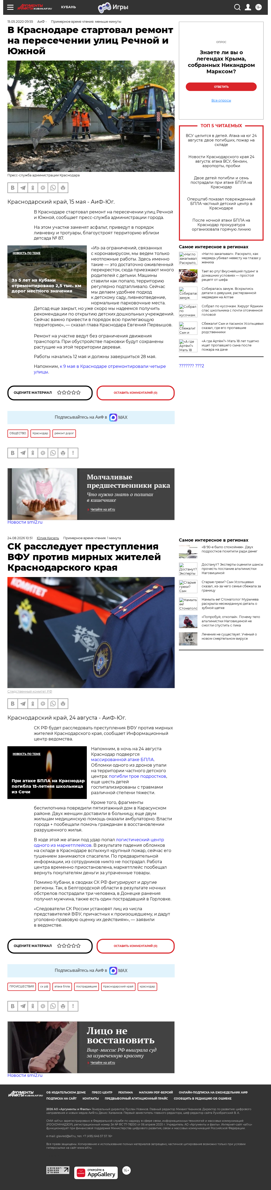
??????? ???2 (191, 365)
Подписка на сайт (61, 1098)
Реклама (125, 1092)
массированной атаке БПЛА (122, 759)
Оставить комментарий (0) (135, 393)
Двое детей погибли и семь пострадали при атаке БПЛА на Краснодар (221, 182)
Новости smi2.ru (25, 522)
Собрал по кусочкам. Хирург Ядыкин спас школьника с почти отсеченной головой (232, 310)
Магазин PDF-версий (156, 1092)
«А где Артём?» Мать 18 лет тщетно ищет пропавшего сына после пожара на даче (230, 345)
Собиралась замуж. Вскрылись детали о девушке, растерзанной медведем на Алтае (229, 293)
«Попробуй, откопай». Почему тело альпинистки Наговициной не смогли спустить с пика (231, 621)
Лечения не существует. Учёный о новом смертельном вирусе (229, 636)
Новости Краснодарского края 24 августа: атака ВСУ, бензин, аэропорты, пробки (221, 161)
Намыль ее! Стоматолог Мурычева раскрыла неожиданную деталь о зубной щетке (230, 603)
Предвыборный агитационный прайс (136, 1098)
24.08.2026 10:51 (20, 538)
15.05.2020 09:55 (20, 22)
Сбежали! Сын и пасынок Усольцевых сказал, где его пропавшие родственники (233, 328)
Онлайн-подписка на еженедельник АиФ (213, 1092)
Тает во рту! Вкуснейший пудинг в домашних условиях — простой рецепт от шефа (230, 275)
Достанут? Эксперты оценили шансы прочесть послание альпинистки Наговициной (232, 568)
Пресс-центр (102, 1092)
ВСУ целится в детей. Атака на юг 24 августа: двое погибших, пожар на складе (221, 140)
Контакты (91, 1098)
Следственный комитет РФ (29, 691)
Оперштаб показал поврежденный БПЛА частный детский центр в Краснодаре (221, 203)
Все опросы (221, 100)
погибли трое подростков (137, 776)
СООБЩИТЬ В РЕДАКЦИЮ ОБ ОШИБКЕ (203, 1098)
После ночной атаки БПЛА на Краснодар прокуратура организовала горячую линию (221, 225)
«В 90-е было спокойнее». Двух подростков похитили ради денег (230, 549)
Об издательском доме (66, 1092)
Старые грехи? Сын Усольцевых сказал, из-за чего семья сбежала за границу (231, 586)
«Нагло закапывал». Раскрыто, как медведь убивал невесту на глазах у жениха (231, 258)
